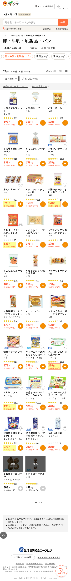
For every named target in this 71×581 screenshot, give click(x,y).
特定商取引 (50, 563)
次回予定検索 (62, 29)
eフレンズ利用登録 (45, 6)
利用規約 (20, 563)
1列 (54, 71)
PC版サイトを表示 (22, 557)
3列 (66, 71)
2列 (60, 71)
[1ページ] (35, 502)
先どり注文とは (39, 86)
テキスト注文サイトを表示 (49, 557)
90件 (26, 71)
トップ (5, 35)
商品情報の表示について (15, 86)
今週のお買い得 (17, 35)
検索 (63, 22)
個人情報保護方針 (35, 563)
